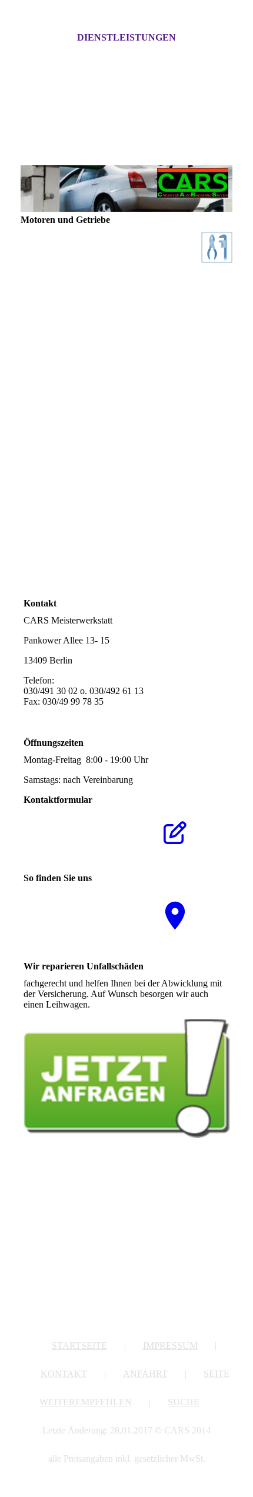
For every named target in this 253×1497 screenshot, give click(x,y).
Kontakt (64, 1374)
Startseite (79, 1346)
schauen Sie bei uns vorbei (155, 546)
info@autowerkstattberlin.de (76, 712)
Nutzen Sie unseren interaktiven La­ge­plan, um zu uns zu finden (72, 914)
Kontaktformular (104, 526)
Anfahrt (145, 1374)
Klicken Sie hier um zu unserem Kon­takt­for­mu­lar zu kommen (71, 836)
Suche (183, 1402)
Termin (92, 546)
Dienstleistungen (126, 37)
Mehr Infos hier (121, 1004)
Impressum (170, 1346)
